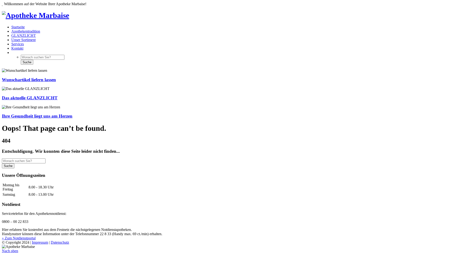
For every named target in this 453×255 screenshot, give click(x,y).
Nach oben (10, 251)
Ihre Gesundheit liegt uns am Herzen (37, 116)
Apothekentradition (25, 31)
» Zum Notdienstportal (19, 238)
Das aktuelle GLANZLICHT (30, 97)
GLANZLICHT (23, 36)
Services (17, 44)
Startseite (18, 27)
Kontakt (17, 48)
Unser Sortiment (23, 40)
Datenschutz (60, 242)
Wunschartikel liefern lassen (29, 79)
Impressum (40, 242)
